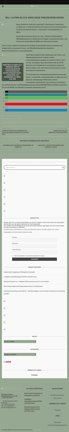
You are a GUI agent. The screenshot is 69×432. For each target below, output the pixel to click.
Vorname (14, 237)
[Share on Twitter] (32, 124)
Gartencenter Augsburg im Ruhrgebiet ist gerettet (19, 272)
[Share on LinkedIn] (36, 124)
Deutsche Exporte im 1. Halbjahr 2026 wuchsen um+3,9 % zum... (32, 409)
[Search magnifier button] (63, 167)
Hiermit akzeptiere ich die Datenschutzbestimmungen (29, 255)
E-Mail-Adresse (16, 249)
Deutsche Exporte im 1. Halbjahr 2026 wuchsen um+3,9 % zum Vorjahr (26, 281)
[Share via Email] (38, 124)
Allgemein (34, 14)
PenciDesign (37, 430)
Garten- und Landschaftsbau (11, 117)
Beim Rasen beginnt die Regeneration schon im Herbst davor (23, 286)
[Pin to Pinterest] (34, 124)
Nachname (15, 243)
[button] (6, 92)
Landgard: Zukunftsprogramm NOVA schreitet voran (20, 277)
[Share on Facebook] (30, 124)
